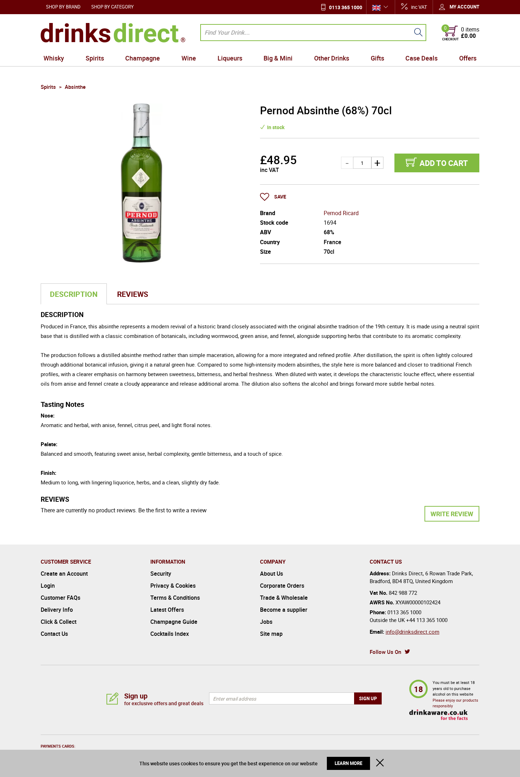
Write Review (452, 514)
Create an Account (64, 573)
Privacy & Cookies (173, 585)
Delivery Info (57, 610)
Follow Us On (385, 651)
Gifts (377, 58)
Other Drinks (331, 58)
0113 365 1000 (345, 7)
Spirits (95, 58)
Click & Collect (58, 622)
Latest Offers (167, 610)
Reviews (132, 294)
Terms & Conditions (175, 598)
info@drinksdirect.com (412, 631)
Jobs (266, 622)
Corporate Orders (282, 585)
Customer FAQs (60, 598)
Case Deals (421, 58)
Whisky (54, 58)
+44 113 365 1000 (426, 619)
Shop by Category (112, 7)
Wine (188, 58)
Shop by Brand (63, 7)
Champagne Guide (173, 622)
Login (48, 585)
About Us (271, 573)
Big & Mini (278, 58)
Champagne (142, 58)
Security (160, 573)
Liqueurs (230, 58)
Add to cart (444, 163)
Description (74, 294)
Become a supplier (283, 610)
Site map (271, 634)
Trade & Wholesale (284, 598)
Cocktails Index (169, 634)
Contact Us (54, 634)
